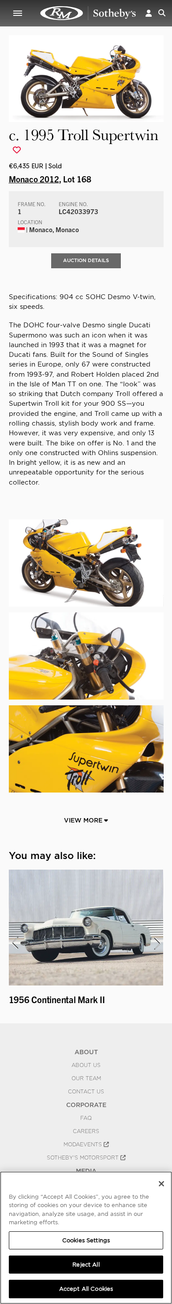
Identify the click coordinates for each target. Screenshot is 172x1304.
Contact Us (86, 1092)
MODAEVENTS (84, 1144)
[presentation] (14, 943)
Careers (86, 1131)
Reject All (85, 1264)
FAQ (86, 1118)
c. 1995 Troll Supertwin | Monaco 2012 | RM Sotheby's (88, 13)
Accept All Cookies (86, 1288)
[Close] (161, 1183)
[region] (86, 1237)
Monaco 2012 (34, 179)
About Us (86, 1065)
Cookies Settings (86, 1240)
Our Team (86, 1078)
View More (84, 820)
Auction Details (86, 260)
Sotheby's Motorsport (83, 1158)
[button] (149, 13)
